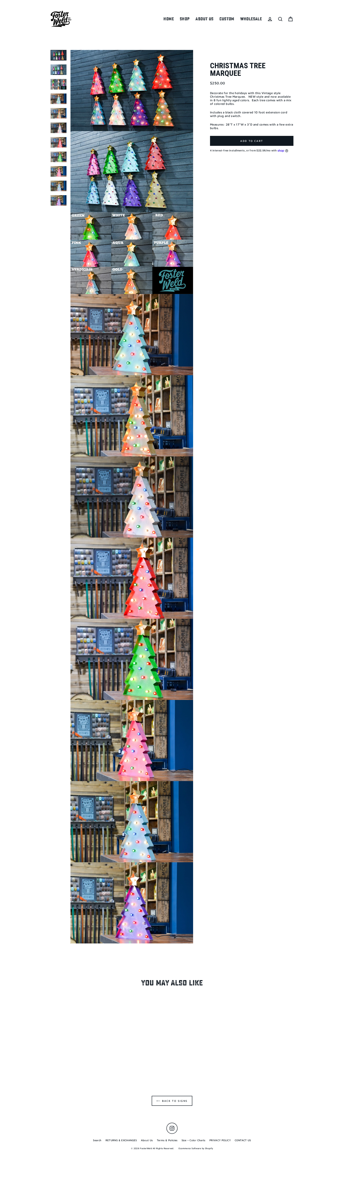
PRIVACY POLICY (220, 1140)
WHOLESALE (251, 18)
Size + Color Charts (193, 1140)
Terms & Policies (167, 1140)
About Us (147, 1140)
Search (97, 1140)
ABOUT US (204, 18)
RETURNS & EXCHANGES (121, 1140)
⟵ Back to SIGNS (172, 1100)
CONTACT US (243, 1140)
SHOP (185, 18)
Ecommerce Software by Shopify (196, 1148)
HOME (168, 18)
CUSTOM (226, 18)
